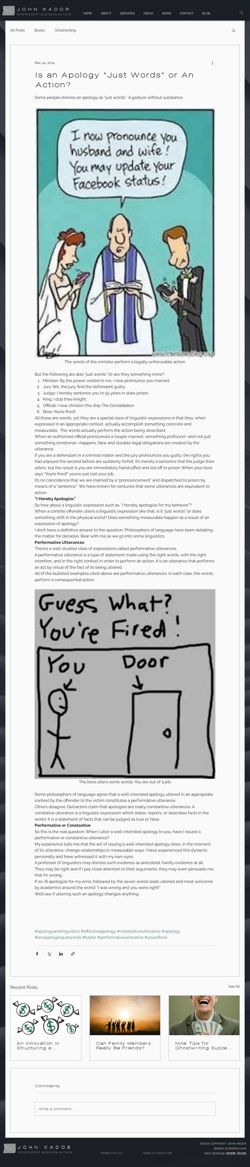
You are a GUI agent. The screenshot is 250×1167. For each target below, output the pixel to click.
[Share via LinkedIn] (61, 953)
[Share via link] (73, 953)
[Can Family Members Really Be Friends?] (125, 1015)
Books (39, 30)
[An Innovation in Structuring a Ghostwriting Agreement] (45, 1015)
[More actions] (212, 63)
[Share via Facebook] (37, 953)
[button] (233, 30)
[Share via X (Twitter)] (49, 953)
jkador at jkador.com (230, 1148)
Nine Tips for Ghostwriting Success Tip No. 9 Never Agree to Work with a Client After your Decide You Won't (204, 1045)
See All (234, 986)
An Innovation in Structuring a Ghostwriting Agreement (37, 1045)
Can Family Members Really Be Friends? (123, 1045)
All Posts (17, 30)
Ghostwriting (65, 30)
